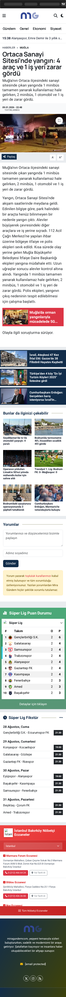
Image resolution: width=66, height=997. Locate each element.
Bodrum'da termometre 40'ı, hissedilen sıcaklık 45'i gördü (48, 440)
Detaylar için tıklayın (33, 704)
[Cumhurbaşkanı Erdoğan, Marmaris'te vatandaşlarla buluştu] (49, 493)
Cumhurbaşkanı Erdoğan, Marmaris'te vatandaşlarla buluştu (47, 506)
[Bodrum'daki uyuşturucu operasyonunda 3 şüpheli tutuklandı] (17, 493)
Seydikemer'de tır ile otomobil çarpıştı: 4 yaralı (15, 440)
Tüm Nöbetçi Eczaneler (34, 910)
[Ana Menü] (4, 16)
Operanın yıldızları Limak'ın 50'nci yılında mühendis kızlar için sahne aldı (16, 474)
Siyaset (56, 28)
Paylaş (11, 156)
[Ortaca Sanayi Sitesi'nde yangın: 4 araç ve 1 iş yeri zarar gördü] (33, 133)
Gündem (9, 28)
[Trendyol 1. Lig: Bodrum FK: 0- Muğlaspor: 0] (49, 458)
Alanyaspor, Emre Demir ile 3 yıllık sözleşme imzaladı (33, 38)
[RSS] (40, 978)
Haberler (8, 47)
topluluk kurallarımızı (38, 576)
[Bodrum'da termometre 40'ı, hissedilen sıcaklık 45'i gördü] (49, 427)
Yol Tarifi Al (39, 872)
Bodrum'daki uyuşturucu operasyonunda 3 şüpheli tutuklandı (17, 506)
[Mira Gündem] (30, 15)
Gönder (11, 563)
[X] (26, 978)
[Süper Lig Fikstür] (61, 717)
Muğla (24, 47)
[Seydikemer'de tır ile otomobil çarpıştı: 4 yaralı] (17, 427)
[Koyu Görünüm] (61, 16)
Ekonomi (39, 28)
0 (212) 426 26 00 (17, 896)
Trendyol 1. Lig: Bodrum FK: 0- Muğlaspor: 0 (49, 471)
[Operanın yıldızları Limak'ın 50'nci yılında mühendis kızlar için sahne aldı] (17, 458)
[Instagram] (33, 978)
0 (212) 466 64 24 (17, 872)
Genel (24, 28)
